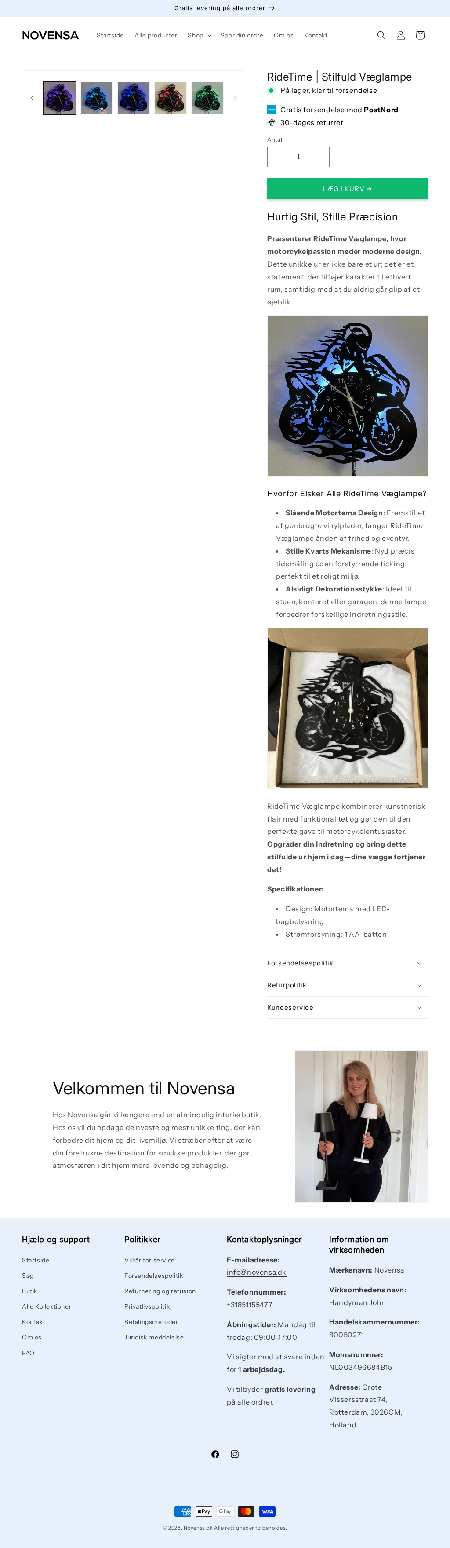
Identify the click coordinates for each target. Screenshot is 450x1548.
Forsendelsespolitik (153, 1276)
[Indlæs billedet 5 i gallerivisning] (207, 98)
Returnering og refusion (160, 1291)
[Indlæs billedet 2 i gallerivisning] (96, 98)
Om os (32, 1337)
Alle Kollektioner (46, 1306)
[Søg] (381, 35)
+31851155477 (249, 1304)
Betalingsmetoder (151, 1322)
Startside (35, 1260)
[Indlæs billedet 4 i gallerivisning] (170, 98)
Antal (274, 139)
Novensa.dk (198, 1528)
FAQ (28, 1353)
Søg (28, 1276)
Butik (29, 1291)
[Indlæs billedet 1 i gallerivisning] (60, 98)
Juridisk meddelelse (154, 1337)
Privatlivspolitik (147, 1306)
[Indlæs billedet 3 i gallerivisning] (133, 98)
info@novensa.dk (257, 1272)
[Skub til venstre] (31, 98)
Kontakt (33, 1322)
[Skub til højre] (235, 98)
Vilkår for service (149, 1260)
